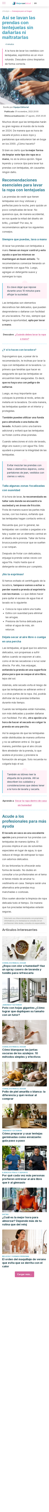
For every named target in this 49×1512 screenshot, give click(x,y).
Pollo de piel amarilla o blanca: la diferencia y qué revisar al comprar (23, 1095)
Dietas (5, 1214)
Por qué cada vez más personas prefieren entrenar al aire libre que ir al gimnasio (23, 1179)
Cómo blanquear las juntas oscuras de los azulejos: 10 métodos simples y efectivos (21, 1053)
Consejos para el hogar (22, 11)
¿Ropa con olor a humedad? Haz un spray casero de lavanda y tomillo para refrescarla (23, 969)
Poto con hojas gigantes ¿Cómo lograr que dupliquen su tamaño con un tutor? (23, 1011)
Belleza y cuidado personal (15, 1256)
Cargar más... (24, 1274)
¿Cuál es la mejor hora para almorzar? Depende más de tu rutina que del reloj (22, 1221)
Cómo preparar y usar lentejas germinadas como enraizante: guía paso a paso (22, 1137)
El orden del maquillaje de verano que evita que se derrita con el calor (24, 1263)
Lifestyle (6, 11)
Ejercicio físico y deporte (15, 1172)
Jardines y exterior (12, 1005)
